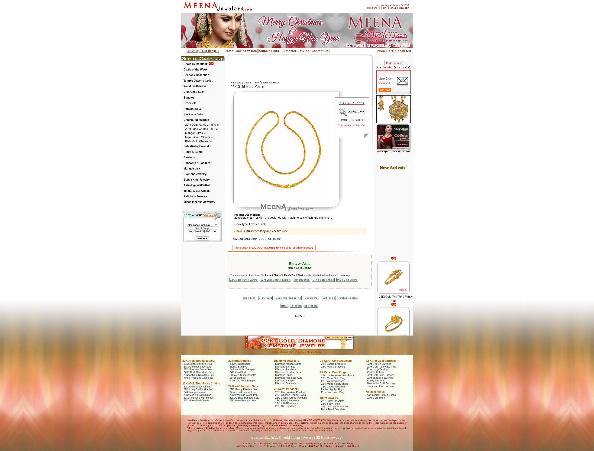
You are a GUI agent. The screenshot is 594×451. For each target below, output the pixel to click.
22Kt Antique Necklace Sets (199, 375)
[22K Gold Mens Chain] (282, 195)
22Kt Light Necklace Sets (198, 363)
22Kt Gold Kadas (239, 372)
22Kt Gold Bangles (239, 363)
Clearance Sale (194, 91)
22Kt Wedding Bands (333, 381)
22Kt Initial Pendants (286, 403)
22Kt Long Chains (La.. (200, 129)
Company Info (246, 51)
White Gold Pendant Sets (243, 392)
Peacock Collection (196, 75)
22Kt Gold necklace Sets (197, 366)
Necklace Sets (193, 114)
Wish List (249, 298)
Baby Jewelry (329, 398)
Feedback (296, 305)
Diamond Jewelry (195, 174)
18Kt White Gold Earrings (381, 383)
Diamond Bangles (285, 380)
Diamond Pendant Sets (288, 372)
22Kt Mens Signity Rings (335, 383)
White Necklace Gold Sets (198, 377)
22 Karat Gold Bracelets (336, 360)
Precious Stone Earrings (380, 386)
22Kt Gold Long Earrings (380, 375)
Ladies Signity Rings (332, 389)
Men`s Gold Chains (198, 137)
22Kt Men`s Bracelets (333, 366)
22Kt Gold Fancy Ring (395, 331)
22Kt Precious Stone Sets (198, 369)
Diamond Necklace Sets (288, 377)
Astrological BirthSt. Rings (381, 394)
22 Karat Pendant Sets (243, 386)
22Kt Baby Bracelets (332, 401)
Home (229, 51)
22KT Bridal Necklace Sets (199, 372)
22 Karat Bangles (239, 360)
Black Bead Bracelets (333, 409)
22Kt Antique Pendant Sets (244, 397)
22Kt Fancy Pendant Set (243, 389)
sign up (392, 7)
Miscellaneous (375, 391)
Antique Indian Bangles (242, 369)
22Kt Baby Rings (330, 403)
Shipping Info (269, 51)
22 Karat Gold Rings (333, 372)
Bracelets (190, 103)
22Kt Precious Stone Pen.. (244, 394)
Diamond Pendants (286, 369)
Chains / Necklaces (196, 120)
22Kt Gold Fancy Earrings (381, 366)
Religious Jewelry (195, 196)
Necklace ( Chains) (241, 82)
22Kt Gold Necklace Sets (198, 360)
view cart (404, 7)
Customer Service (295, 51)
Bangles (189, 97)
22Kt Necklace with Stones (199, 397)
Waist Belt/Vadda (195, 86)
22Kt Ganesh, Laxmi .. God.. (291, 394)
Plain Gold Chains (197, 141)
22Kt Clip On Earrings (379, 363)
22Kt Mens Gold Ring (333, 378)
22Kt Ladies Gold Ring (333, 386)
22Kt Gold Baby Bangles (335, 406)
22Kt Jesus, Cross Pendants (291, 397)
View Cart (385, 51)
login (383, 7)
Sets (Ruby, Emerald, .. (198, 146)
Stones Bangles (238, 366)
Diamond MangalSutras (288, 363)
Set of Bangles (237, 377)
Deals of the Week (195, 69)
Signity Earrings (375, 380)
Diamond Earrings (285, 366)
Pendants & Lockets (197, 163)
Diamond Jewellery (286, 360)
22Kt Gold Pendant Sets (242, 400)
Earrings (189, 157)
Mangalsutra (192, 168)
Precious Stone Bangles (242, 375)
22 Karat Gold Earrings (381, 360)
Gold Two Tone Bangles (242, 380)
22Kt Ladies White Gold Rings (338, 375)
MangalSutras (194, 133)
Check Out (403, 51)
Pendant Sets (192, 108)
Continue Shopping (288, 298)
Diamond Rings (283, 375)
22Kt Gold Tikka (376, 397)
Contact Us (320, 51)
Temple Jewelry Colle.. (198, 80)
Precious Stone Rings (333, 392)
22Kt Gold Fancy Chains (200, 124)
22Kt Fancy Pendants (287, 400)
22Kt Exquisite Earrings (380, 377)
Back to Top (311, 305)
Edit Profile (329, 298)
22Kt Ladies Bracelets (333, 363)
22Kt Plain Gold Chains (196, 400)
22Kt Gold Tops (375, 372)
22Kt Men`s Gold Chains (197, 394)
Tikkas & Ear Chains (197, 190)
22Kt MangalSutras (194, 392)
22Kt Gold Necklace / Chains (201, 383)
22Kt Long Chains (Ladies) (276, 279)
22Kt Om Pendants (286, 406)
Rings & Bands (193, 152)
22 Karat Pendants (286, 389)
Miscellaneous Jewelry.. (199, 202)
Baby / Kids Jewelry (197, 179)
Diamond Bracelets (286, 383)
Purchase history (347, 298)
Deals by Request (195, 64)
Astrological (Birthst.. (198, 185)
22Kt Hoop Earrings (378, 369)
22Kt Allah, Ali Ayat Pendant (290, 392)
